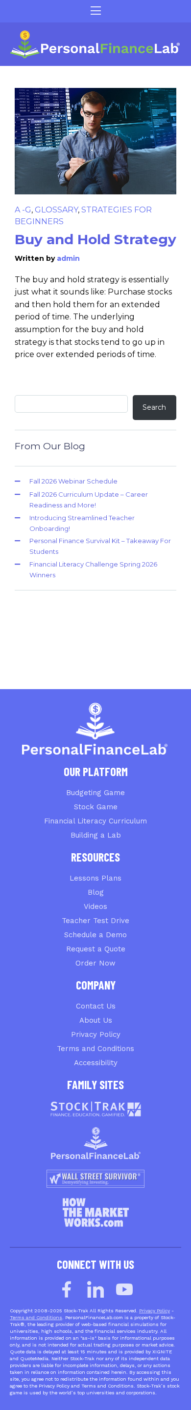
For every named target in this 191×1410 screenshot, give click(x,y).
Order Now (95, 963)
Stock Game (96, 806)
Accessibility (96, 1062)
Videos (95, 906)
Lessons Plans (95, 878)
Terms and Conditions (95, 1048)
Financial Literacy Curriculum (95, 821)
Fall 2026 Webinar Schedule (73, 481)
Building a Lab (96, 835)
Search (154, 407)
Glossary (56, 209)
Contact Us (96, 1006)
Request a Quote (95, 949)
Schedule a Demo (95, 934)
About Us (95, 1020)
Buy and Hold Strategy (95, 239)
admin (68, 258)
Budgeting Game (95, 792)
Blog (96, 892)
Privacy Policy (95, 1034)
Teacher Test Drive (95, 920)
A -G (23, 209)
